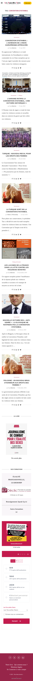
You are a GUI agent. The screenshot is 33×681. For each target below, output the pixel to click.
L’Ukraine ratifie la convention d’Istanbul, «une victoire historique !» (16, 101)
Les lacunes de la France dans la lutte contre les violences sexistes (16, 267)
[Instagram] (18, 657)
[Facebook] (10, 657)
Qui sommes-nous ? (20, 665)
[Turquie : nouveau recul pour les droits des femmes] (16, 137)
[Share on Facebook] (12, 68)
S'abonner (27, 3)
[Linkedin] (23, 657)
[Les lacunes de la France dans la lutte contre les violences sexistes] (16, 249)
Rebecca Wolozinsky (12, 214)
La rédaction (13, 48)
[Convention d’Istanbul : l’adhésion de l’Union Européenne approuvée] (16, 24)
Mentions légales (16, 667)
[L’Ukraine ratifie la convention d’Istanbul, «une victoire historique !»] (16, 82)
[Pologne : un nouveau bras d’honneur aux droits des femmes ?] (16, 364)
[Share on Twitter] (14, 68)
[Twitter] (14, 657)
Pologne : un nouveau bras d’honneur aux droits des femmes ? (17, 383)
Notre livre (9, 665)
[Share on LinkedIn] (16, 68)
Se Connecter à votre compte (16, 669)
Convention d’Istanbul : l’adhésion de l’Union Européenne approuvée (16, 43)
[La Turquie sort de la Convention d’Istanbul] (16, 193)
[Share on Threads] (18, 68)
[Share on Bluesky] (20, 68)
